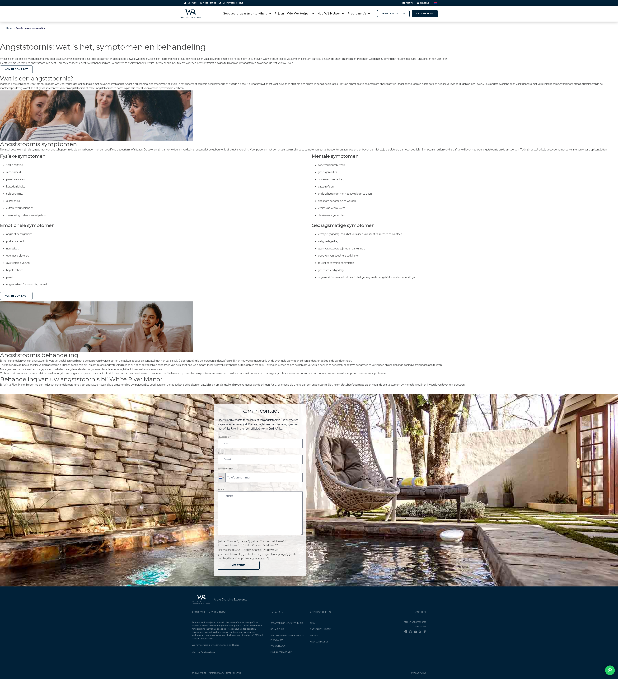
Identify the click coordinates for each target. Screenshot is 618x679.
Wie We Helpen (298, 13)
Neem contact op (393, 13)
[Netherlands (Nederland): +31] (221, 477)
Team (312, 623)
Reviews (424, 2)
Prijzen (279, 13)
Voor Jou (192, 2)
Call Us (415, 622)
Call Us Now (425, 13)
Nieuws (410, 2)
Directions (420, 626)
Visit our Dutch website (203, 652)
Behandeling (277, 629)
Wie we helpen (278, 646)
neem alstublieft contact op (350, 385)
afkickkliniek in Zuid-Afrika (266, 429)
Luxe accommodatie (281, 652)
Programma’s (357, 13)
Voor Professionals (233, 2)
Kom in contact (16, 69)
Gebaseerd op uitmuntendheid (245, 13)
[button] (610, 670)
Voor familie (209, 2)
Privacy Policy (418, 673)
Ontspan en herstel (320, 629)
